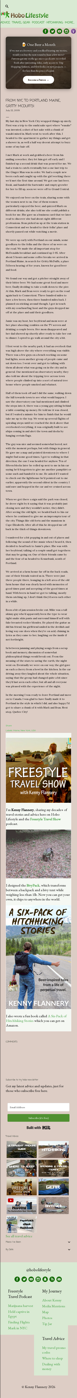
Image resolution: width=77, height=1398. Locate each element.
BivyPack (33, 885)
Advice (5, 23)
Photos (47, 1317)
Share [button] (9, 725)
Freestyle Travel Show (45, 819)
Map (45, 1312)
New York (25, 730)
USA (33, 730)
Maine (16, 730)
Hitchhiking (55, 23)
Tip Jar (47, 1323)
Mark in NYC (17, 1328)
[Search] (7, 5)
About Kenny (52, 1300)
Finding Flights (19, 1322)
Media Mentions (53, 1306)
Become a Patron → (38, 79)
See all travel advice (19, 1236)
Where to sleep (52, 1358)
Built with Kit (38, 1127)
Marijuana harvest (20, 1305)
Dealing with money (51, 1366)
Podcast (38, 23)
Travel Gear (21, 23)
